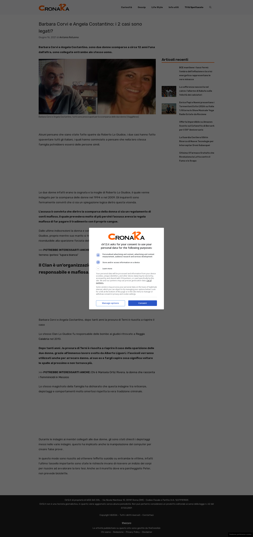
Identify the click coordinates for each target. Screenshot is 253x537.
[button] (126, 269)
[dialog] (126, 268)
